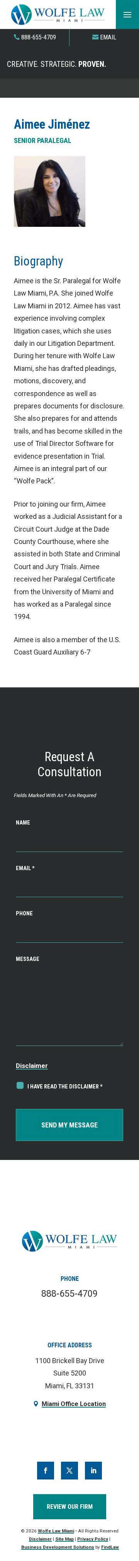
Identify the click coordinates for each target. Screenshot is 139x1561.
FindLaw (110, 1547)
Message (27, 959)
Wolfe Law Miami (56, 1531)
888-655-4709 (38, 37)
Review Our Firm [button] (70, 1506)
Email (108, 37)
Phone (24, 913)
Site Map (64, 1539)
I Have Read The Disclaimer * (65, 1086)
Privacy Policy (92, 1539)
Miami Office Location (74, 1404)
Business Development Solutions (57, 1547)
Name (23, 823)
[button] (127, 15)
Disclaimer (32, 1066)
